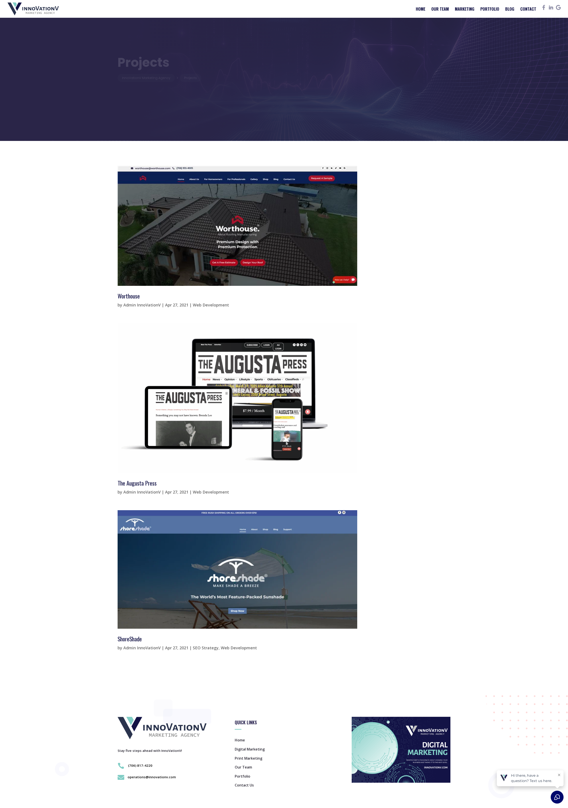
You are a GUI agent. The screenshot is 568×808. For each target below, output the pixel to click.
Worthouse (129, 296)
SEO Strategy (206, 647)
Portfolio (489, 9)
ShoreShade (130, 638)
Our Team (440, 9)
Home (420, 9)
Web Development (211, 305)
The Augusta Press (137, 483)
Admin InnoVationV (142, 305)
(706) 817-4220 (140, 765)
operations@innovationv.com (152, 777)
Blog (509, 9)
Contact (528, 9)
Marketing (464, 9)
